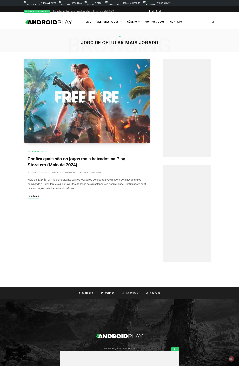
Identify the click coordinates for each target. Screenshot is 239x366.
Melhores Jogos (108, 21)
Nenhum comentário (64, 172)
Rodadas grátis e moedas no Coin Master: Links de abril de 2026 (83, 11)
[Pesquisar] (213, 21)
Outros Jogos (155, 21)
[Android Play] (48, 22)
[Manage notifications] (231, 358)
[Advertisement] (187, 108)
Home (87, 21)
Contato (176, 21)
